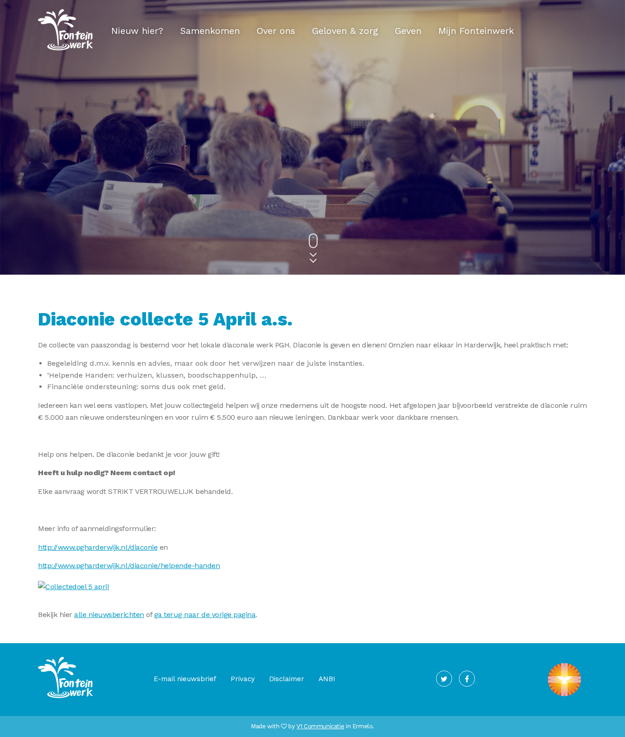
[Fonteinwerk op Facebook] (467, 679)
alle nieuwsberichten (109, 614)
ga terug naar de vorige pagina (205, 614)
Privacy (243, 679)
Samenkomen (210, 30)
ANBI (326, 679)
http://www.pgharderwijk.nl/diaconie (97, 547)
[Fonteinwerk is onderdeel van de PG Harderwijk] (564, 696)
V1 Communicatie (320, 726)
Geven (408, 30)
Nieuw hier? (137, 30)
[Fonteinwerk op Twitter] (444, 679)
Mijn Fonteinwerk (476, 30)
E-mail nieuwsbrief (185, 679)
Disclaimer (286, 679)
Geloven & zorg (345, 30)
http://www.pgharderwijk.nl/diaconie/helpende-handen (129, 565)
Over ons (276, 30)
